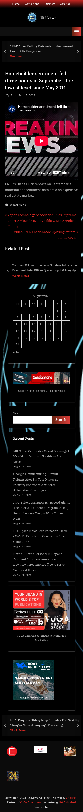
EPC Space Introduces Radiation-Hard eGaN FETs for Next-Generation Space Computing (40, 536)
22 (57, 331)
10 (17, 324)
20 (41, 331)
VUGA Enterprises (28, 635)
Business (49, 4)
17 (17, 331)
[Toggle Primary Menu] (76, 31)
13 (41, 324)
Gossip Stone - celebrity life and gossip (41, 391)
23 (65, 331)
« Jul (16, 352)
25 (25, 338)
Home (16, 4)
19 (33, 331)
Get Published (67, 802)
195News (48, 17)
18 (25, 331)
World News (32, 4)
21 (49, 331)
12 (33, 324)
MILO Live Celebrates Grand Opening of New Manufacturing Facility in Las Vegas (41, 456)
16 (65, 324)
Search (18, 413)
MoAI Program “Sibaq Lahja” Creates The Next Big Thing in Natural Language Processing (44, 722)
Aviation (65, 4)
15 (57, 324)
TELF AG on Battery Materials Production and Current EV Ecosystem (41, 48)
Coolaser (71, 798)
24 (17, 338)
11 (25, 324)
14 (49, 324)
